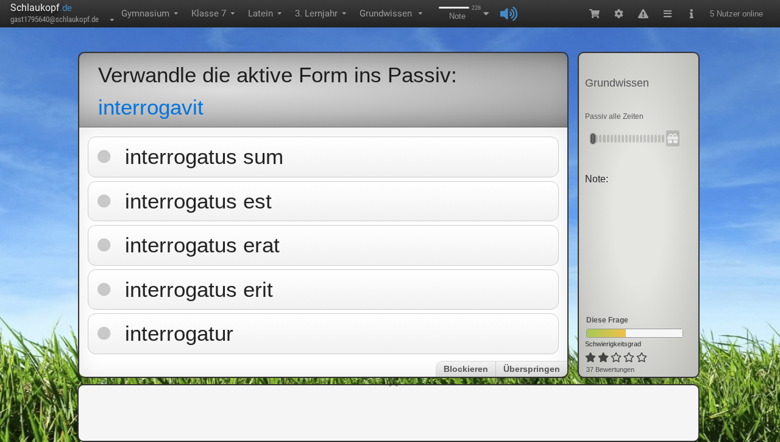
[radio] (590, 358)
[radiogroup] (617, 358)
